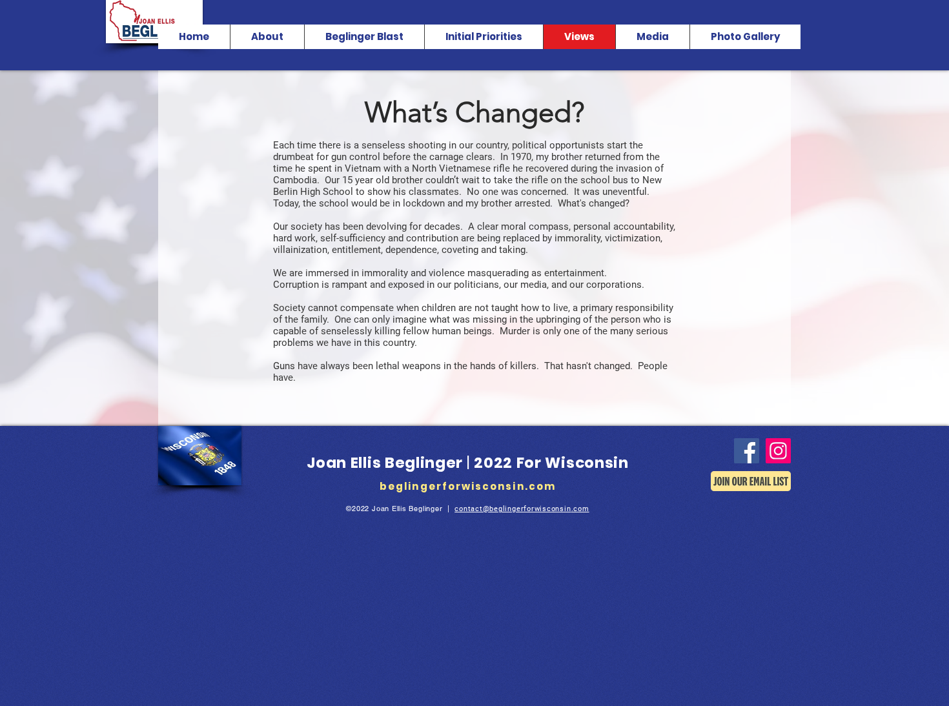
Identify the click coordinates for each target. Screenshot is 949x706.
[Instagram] (778, 450)
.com (580, 509)
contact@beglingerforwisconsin (512, 509)
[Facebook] (746, 450)
